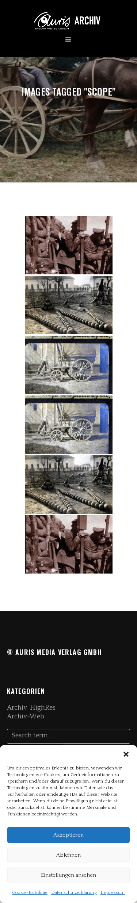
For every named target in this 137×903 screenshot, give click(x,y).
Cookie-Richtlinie (29, 892)
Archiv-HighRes (31, 707)
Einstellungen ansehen (68, 875)
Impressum (112, 892)
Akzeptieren (68, 835)
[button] (126, 754)
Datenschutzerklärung (74, 892)
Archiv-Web (25, 716)
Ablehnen (68, 855)
